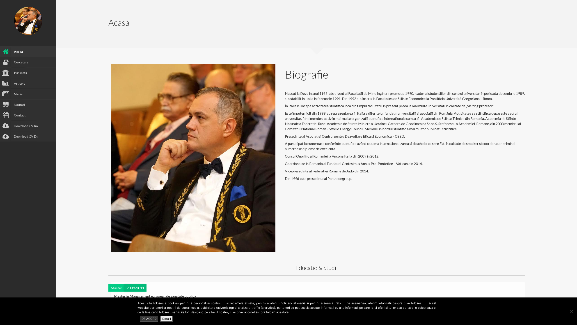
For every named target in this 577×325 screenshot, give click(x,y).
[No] (571, 311)
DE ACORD (149, 318)
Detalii (166, 318)
